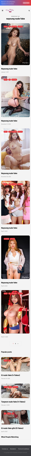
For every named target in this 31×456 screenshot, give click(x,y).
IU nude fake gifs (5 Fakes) (12, 428)
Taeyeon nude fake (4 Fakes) (13, 401)
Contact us (5, 449)
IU (9, 360)
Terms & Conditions (23, 449)
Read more (26, 2)
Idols (5, 26)
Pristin (20, 26)
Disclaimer (13, 449)
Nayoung (14, 26)
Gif (5, 413)
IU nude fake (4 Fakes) (10, 375)
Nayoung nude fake (9, 68)
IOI (9, 26)
